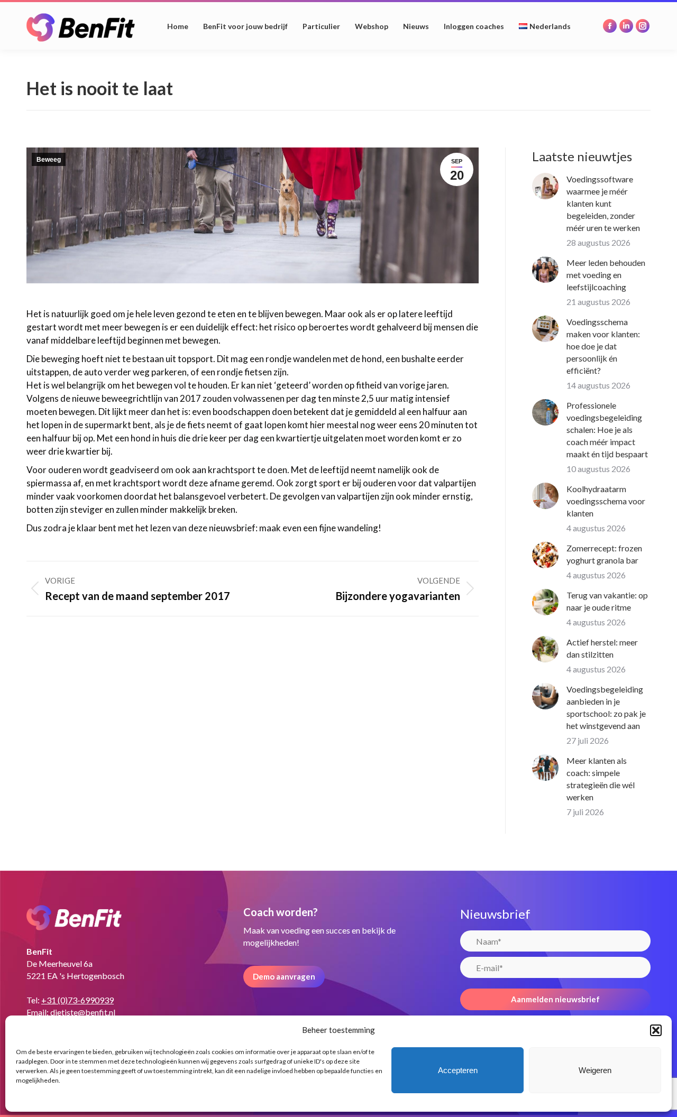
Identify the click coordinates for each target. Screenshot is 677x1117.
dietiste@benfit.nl (82, 1012)
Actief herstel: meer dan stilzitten (602, 648)
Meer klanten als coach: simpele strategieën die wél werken (600, 778)
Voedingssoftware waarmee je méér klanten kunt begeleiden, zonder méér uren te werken (603, 203)
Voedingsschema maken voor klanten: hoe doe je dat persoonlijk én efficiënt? (603, 346)
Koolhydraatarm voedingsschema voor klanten (605, 501)
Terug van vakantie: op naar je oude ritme (607, 601)
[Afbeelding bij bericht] (545, 186)
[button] (656, 1030)
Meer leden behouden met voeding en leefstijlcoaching (605, 274)
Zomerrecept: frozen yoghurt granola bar (604, 554)
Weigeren (595, 1070)
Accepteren (458, 1070)
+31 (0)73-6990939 (77, 1000)
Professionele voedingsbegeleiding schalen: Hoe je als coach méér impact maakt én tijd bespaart (607, 429)
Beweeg (48, 159)
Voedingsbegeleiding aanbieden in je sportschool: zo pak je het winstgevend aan (606, 707)
